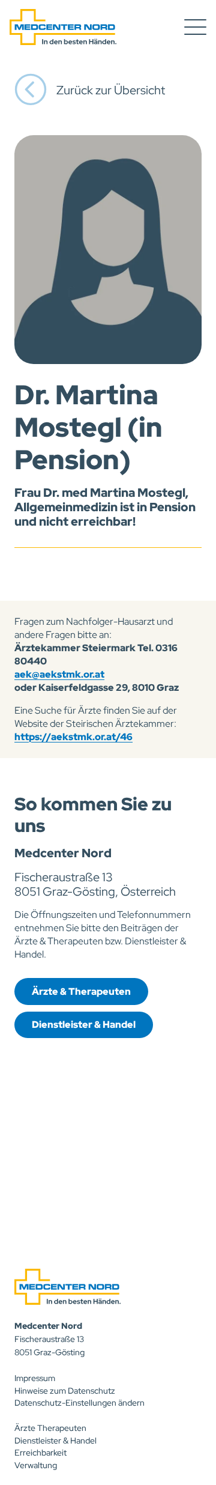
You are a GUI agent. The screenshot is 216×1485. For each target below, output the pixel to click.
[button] (195, 27)
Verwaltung (35, 1465)
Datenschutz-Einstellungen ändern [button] (79, 1402)
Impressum (34, 1378)
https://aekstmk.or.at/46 (73, 736)
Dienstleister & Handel (55, 1440)
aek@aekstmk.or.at (59, 674)
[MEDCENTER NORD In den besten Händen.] (63, 27)
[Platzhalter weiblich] (108, 249)
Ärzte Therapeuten (50, 1428)
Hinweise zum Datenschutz (64, 1390)
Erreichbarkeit (40, 1452)
